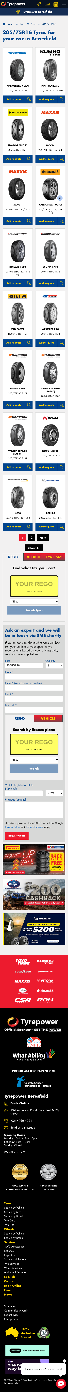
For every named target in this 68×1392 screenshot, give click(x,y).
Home (9, 24)
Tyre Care (9, 1220)
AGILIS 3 (50, 513)
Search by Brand (13, 1216)
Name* (9, 672)
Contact (9, 1281)
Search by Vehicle (14, 1207)
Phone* (23, 683)
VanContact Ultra (50, 204)
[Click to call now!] (39, 4)
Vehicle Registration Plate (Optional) (19, 786)
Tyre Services (11, 1263)
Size (7, 661)
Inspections (10, 1255)
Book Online (12, 1285)
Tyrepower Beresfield (37, 12)
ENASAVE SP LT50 (17, 145)
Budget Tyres (11, 1315)
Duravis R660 (17, 267)
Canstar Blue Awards (16, 1310)
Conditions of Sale (43, 1380)
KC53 (18, 513)
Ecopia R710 (50, 267)
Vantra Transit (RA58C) (50, 390)
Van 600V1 (17, 329)
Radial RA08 (17, 388)
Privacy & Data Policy (24, 1380)
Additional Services (15, 1272)
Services (9, 1242)
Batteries (9, 1251)
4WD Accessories (14, 1246)
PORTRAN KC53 (50, 85)
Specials (9, 1277)
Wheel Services (13, 1268)
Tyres (7, 1203)
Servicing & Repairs (15, 1259)
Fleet (7, 1290)
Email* (9, 694)
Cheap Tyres (11, 1319)
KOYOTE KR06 (50, 451)
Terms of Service (34, 827)
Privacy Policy (12, 827)
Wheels (9, 1229)
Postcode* (11, 705)
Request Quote (16, 835)
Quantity (50, 661)
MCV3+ (50, 145)
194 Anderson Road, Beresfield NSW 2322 (34, 1112)
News (8, 1294)
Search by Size (12, 1212)
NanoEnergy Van (18, 85)
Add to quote (13, 99)
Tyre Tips (9, 1225)
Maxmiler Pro (50, 329)
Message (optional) (16, 799)
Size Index (10, 1306)
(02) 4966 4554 (21, 1121)
